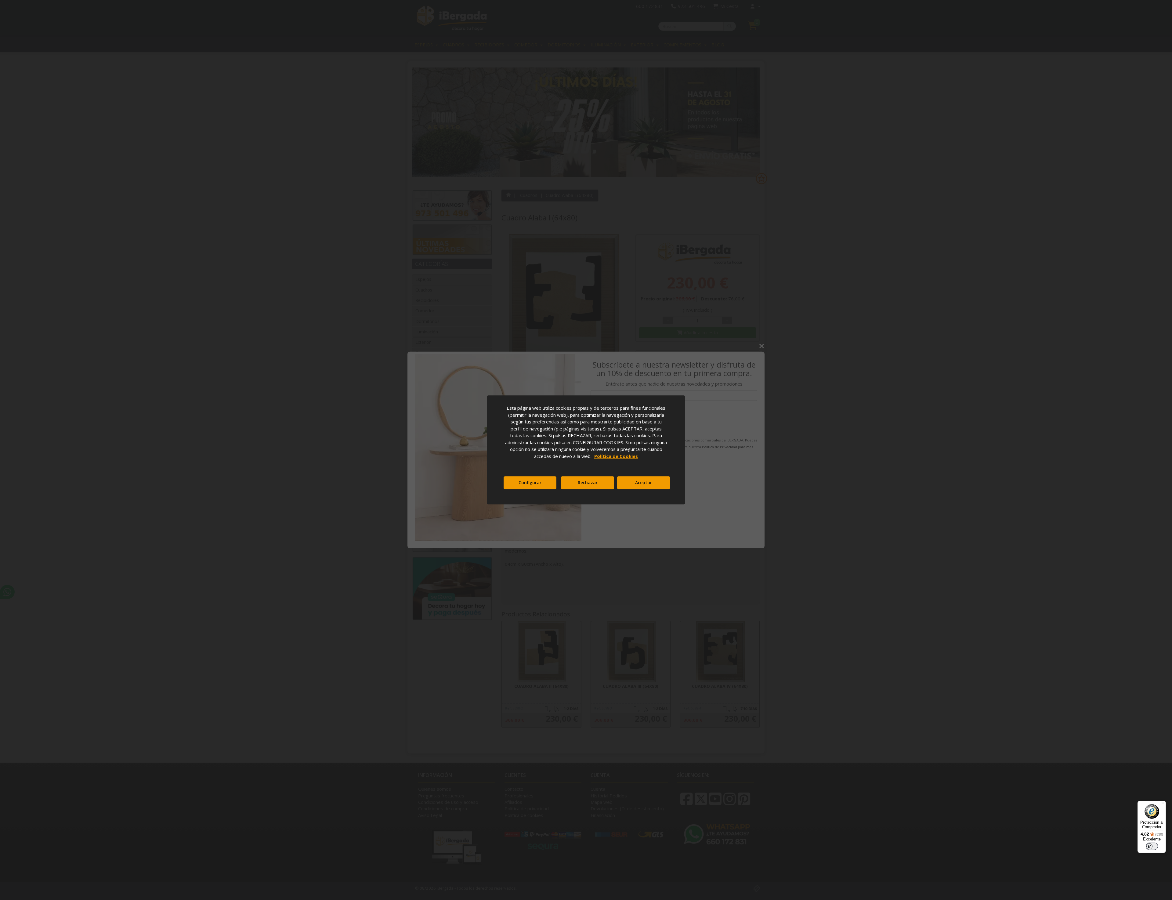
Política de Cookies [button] (616, 456)
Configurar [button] (530, 483)
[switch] (1152, 846)
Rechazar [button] (588, 483)
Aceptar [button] (643, 483)
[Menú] (1162, 804)
